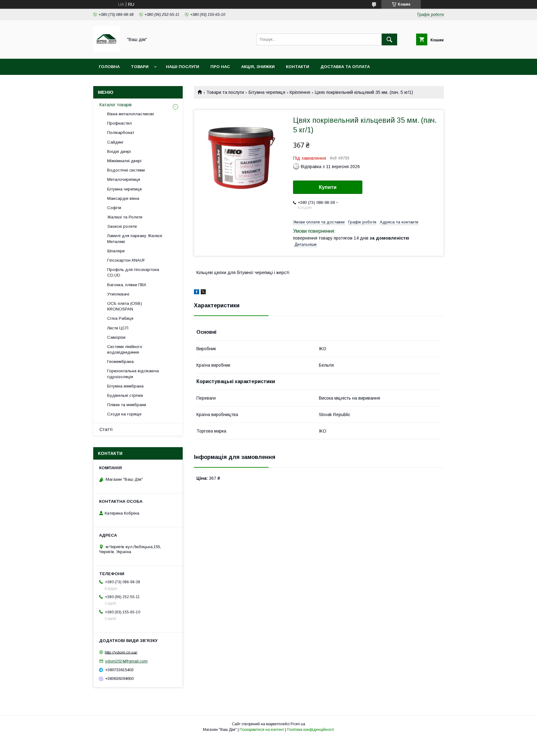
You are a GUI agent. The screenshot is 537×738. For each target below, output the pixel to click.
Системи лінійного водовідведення (124, 349)
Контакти (297, 66)
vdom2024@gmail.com (126, 661)
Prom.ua (298, 724)
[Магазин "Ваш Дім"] (106, 50)
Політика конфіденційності (310, 729)
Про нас (220, 66)
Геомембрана (120, 361)
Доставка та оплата (345, 66)
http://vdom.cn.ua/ (121, 652)
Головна (109, 66)
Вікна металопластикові (130, 114)
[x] (203, 292)
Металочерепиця (123, 179)
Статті (105, 429)
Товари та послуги (225, 92)
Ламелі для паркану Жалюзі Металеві (134, 238)
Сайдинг (115, 142)
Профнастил (119, 123)
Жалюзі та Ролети (124, 217)
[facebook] (196, 292)
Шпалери (116, 251)
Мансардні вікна (123, 198)
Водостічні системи (126, 170)
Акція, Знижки (258, 66)
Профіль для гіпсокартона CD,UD (133, 272)
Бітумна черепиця (267, 92)
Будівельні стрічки (125, 395)
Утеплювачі (118, 294)
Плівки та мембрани (126, 404)
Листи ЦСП (117, 328)
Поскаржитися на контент (262, 729)
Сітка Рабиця (120, 318)
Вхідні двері (119, 151)
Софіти (114, 207)
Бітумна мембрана (125, 386)
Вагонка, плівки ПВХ (126, 284)
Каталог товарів (115, 104)
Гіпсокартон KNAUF (126, 260)
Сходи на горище (124, 414)
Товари (140, 66)
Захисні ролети (122, 226)
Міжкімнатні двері (124, 160)
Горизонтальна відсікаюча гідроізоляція (133, 374)
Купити (328, 187)
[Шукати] (389, 39)
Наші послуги (182, 66)
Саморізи (116, 337)
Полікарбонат (120, 132)
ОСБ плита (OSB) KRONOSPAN (124, 306)
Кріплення (300, 92)
